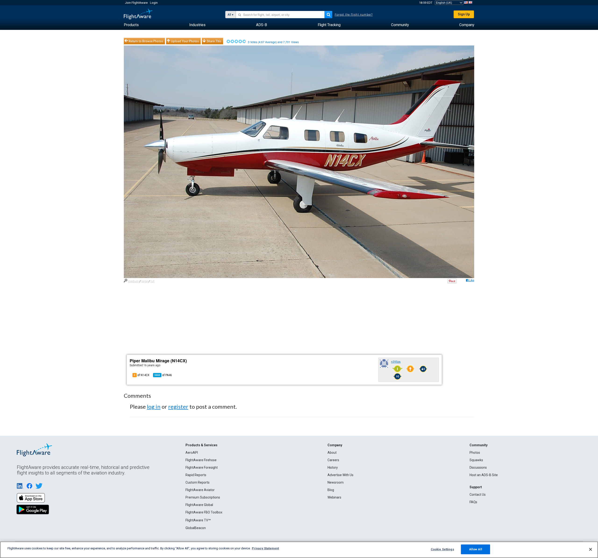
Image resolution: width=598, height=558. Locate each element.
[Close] (590, 549)
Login (154, 2)
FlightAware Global (199, 505)
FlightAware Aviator (200, 490)
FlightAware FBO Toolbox (203, 512)
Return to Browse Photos (146, 41)
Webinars (334, 497)
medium (133, 281)
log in (153, 406)
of (163, 375)
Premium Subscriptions (202, 497)
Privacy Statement (265, 548)
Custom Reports (197, 482)
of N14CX (142, 375)
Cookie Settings (442, 549)
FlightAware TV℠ (198, 520)
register (178, 406)
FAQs (473, 502)
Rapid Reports (195, 475)
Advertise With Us (340, 475)
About (332, 452)
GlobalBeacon (195, 528)
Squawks (476, 460)
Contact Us (478, 494)
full (152, 281)
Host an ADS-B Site (484, 475)
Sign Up (464, 14)
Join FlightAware (136, 2)
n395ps (396, 361)
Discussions (478, 467)
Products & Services (201, 445)
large (144, 281)
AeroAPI (191, 452)
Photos (475, 452)
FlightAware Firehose (201, 460)
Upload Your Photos (185, 41)
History (332, 467)
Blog (330, 490)
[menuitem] (131, 25)
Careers (333, 460)
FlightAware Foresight (201, 467)
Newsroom (335, 482)
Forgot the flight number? (354, 14)
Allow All (475, 549)
